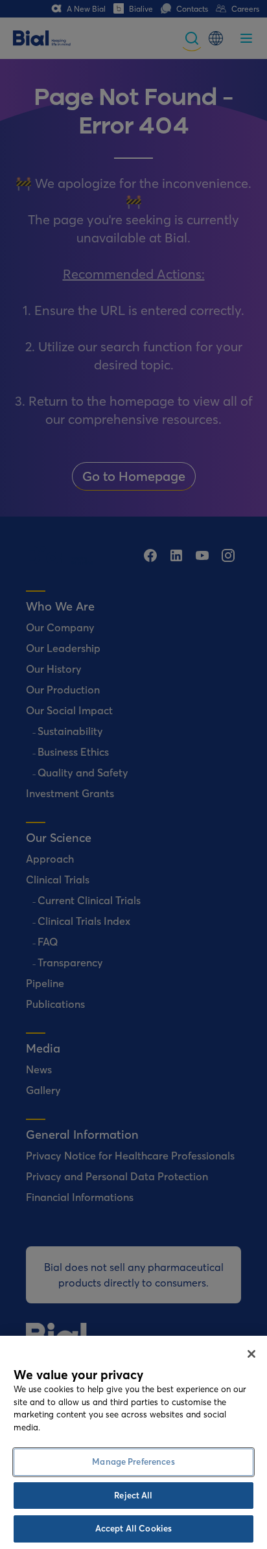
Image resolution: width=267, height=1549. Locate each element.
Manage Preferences (133, 1461)
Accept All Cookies (133, 1528)
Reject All (133, 1495)
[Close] (251, 1354)
